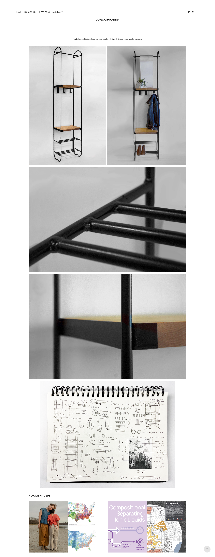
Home (18, 12)
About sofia (58, 12)
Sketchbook (44, 12)
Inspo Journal (30, 12)
